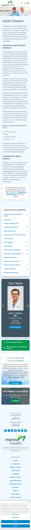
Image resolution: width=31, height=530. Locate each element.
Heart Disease (9, 238)
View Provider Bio (15, 327)
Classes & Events (15, 497)
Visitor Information (15, 480)
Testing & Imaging (9, 269)
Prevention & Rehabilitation (12, 253)
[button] (28, 3)
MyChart (15, 490)
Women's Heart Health (11, 272)
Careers (15, 460)
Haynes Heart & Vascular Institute (14, 235)
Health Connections (15, 484)
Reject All (15, 521)
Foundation (15, 474)
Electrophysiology (9, 231)
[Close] (29, 502)
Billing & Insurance (15, 467)
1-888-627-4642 (15, 418)
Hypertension (8, 246)
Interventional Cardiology (12, 250)
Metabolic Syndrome (10, 257)
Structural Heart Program (12, 265)
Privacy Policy (15, 514)
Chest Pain (7, 219)
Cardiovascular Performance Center (13, 215)
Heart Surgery (8, 242)
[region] (15, 514)
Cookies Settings (15, 517)
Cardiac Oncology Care (11, 223)
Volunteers (15, 487)
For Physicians (15, 464)
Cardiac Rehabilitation (11, 227)
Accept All (15, 526)
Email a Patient (15, 494)
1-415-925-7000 (15, 425)
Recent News (15, 470)
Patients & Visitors (15, 477)
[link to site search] (21, 3)
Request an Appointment (12, 261)
